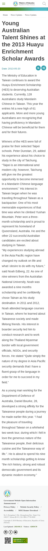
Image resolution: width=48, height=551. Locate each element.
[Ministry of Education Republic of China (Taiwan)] (24, 3)
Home (5, 15)
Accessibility (9, 510)
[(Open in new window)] (6, 532)
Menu (3, 3)
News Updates (16, 15)
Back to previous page (38, 67)
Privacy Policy (9, 507)
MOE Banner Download (28, 510)
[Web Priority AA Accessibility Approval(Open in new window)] (20, 540)
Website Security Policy (29, 507)
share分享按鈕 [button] (43, 67)
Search (44, 3)
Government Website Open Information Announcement (20, 502)
